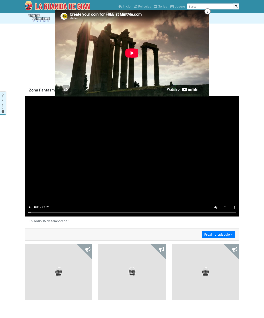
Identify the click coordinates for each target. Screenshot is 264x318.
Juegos (180, 6)
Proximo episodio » (218, 234)
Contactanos (2, 101)
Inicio (126, 6)
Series (162, 6)
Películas (144, 6)
